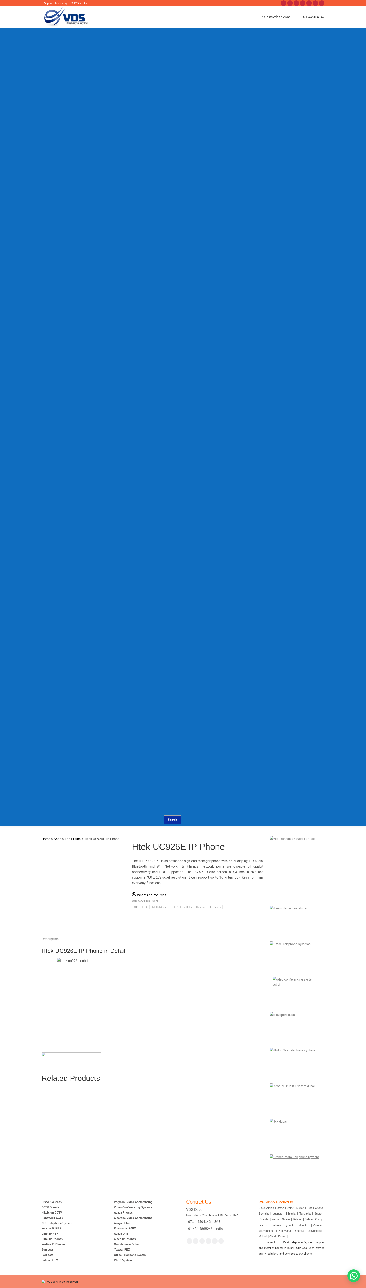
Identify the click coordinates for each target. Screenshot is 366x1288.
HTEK (144, 907)
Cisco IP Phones (125, 1239)
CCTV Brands (50, 1207)
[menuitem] (116, 53)
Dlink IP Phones (52, 1239)
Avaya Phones (123, 1212)
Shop (57, 839)
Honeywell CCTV (52, 1217)
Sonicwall (48, 1249)
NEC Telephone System (57, 1223)
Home (46, 839)
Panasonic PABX (125, 1228)
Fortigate (47, 1254)
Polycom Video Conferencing (133, 1202)
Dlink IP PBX (50, 1233)
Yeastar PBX (122, 1249)
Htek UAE (201, 907)
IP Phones (215, 907)
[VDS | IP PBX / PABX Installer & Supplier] (136, 47)
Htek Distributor (159, 907)
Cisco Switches (52, 1202)
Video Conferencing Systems (133, 1207)
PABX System (123, 1260)
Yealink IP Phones (53, 1244)
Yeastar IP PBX (51, 1228)
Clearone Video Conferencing (133, 1217)
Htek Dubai (73, 839)
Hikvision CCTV (52, 1212)
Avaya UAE (121, 1233)
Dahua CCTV (50, 1260)
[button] (353, 1275)
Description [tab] (50, 939)
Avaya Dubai (122, 1223)
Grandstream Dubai (126, 1244)
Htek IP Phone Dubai (182, 907)
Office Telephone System (130, 1254)
